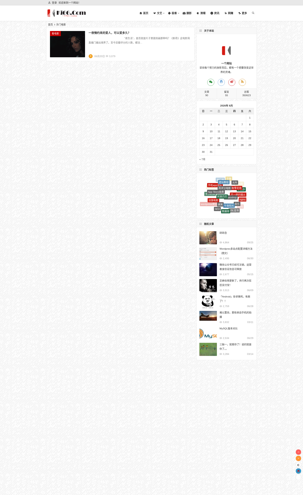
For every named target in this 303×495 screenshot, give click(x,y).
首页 (50, 24)
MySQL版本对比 (229, 328)
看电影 (55, 33)
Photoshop (231, 184)
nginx (242, 193)
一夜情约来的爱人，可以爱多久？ (110, 32)
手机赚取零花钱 (232, 179)
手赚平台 (229, 212)
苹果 (236, 209)
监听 (214, 207)
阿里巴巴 (222, 184)
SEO (217, 200)
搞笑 (220, 191)
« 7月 (202, 159)
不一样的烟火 (238, 185)
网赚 (229, 208)
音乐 (237, 193)
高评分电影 (224, 179)
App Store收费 (216, 183)
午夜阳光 (229, 192)
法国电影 (213, 191)
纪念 (221, 212)
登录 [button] (54, 2)
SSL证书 (234, 201)
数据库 (225, 200)
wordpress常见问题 (211, 199)
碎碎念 (223, 232)
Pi (221, 208)
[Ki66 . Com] (66, 16)
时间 (240, 202)
